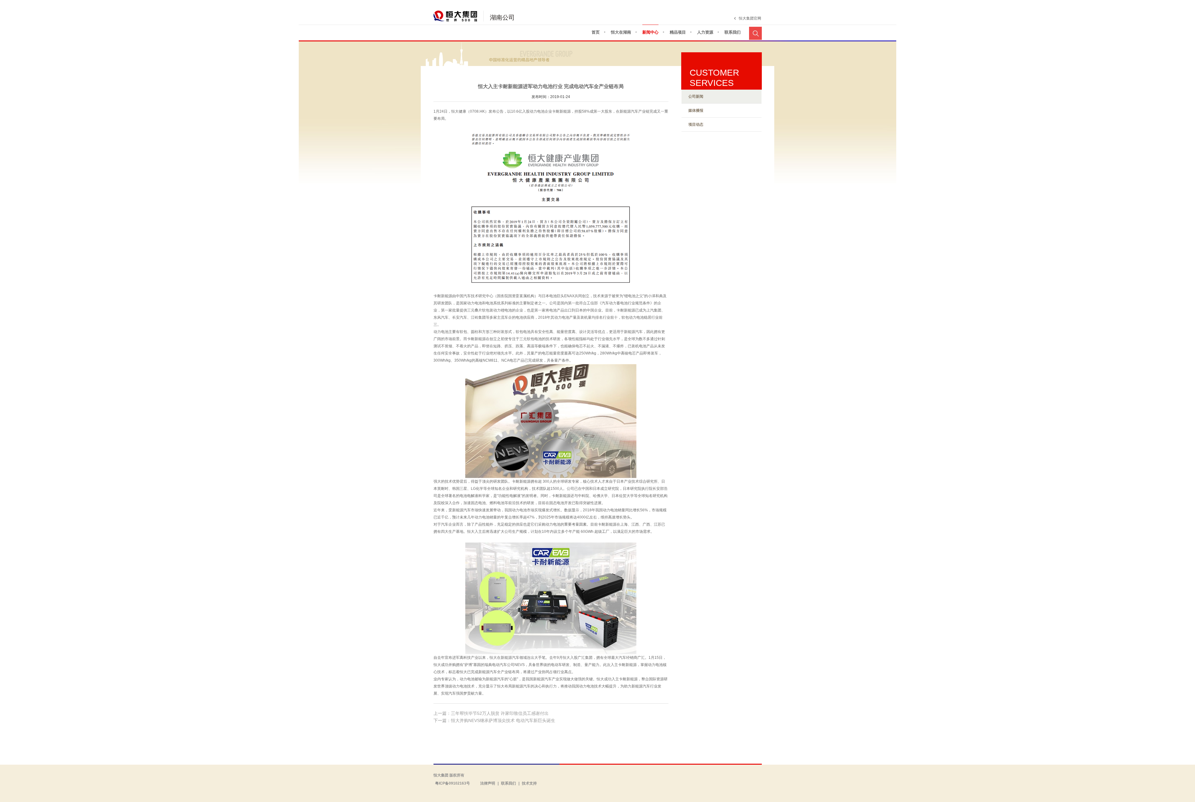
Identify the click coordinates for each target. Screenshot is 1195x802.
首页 (596, 32)
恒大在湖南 (621, 32)
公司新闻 (695, 96)
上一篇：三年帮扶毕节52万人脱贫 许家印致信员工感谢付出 (491, 713)
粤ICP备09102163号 (452, 783)
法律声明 (487, 783)
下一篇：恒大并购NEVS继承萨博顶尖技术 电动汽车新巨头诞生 (494, 720)
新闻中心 (650, 32)
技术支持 (529, 783)
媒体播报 (695, 110)
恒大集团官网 (750, 18)
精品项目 (678, 32)
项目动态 (695, 124)
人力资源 (705, 32)
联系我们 (732, 32)
